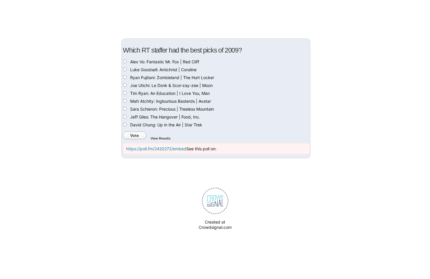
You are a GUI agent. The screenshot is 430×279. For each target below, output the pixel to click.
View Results (161, 138)
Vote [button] (134, 135)
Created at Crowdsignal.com (215, 224)
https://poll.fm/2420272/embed (156, 148)
